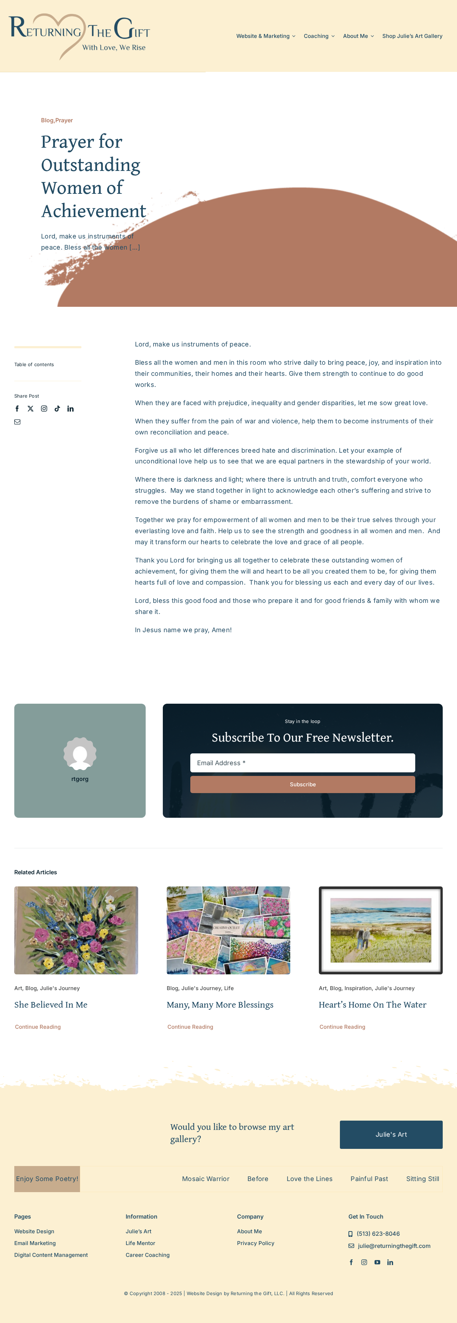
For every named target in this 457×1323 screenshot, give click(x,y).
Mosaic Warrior (170, 1178)
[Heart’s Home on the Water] (381, 891)
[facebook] (17, 408)
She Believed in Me (50, 1004)
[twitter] (30, 408)
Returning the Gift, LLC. (258, 1293)
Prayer (64, 120)
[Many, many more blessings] (229, 891)
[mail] (17, 422)
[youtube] (377, 1262)
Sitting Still (387, 1178)
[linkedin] (70, 408)
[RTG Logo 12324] (80, 12)
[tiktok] (57, 408)
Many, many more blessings (220, 1004)
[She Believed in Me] (76, 891)
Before (222, 1178)
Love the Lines (274, 1178)
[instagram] (44, 408)
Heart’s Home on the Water (373, 1004)
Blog (47, 120)
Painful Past (334, 1178)
